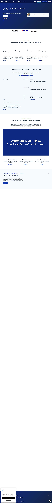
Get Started (5, 183)
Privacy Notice (6, 496)
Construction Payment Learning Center (26, 75)
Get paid (38, 1)
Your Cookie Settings (8, 500)
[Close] (15, 489)
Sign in (49, 1)
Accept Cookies (8, 498)
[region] (8, 495)
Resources (24, 1)
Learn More (5, 60)
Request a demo (44, 1)
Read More (4, 109)
